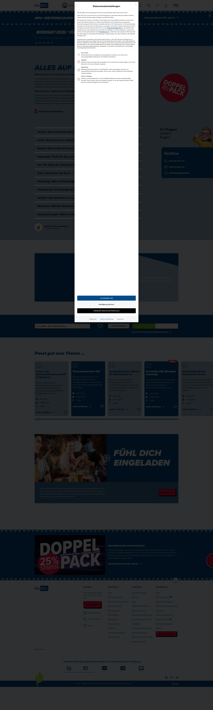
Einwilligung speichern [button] (106, 304)
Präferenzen (93, 319)
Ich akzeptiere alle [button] (106, 298)
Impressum (120, 319)
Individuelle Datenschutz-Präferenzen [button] (106, 311)
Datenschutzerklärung (114, 28)
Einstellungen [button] (103, 31)
